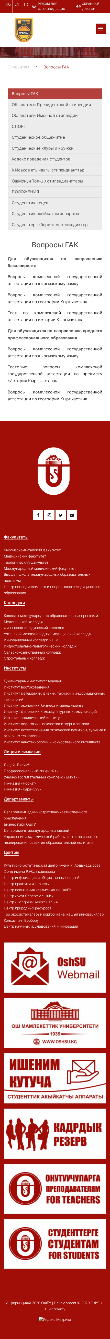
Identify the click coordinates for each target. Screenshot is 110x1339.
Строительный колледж (24, 658)
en (17, 4)
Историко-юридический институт (33, 717)
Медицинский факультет (25, 556)
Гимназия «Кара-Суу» (22, 789)
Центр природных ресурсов (27, 908)
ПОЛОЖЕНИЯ (25, 191)
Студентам (18, 66)
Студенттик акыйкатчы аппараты (45, 213)
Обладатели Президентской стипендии (51, 104)
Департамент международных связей (36, 830)
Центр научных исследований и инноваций (41, 926)
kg (8, 4)
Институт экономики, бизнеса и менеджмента (43, 705)
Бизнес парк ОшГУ (20, 824)
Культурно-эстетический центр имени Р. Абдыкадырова (52, 865)
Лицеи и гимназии (22, 751)
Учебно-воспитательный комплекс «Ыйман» (41, 777)
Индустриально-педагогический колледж (40, 646)
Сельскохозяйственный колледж (32, 652)
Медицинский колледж (23, 622)
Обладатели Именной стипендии (45, 115)
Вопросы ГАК (25, 93)
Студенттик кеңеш (30, 202)
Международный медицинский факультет (40, 568)
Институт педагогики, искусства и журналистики (46, 724)
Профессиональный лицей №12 (31, 771)
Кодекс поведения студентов (41, 158)
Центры (11, 852)
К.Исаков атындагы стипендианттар (48, 170)
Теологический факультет (26, 562)
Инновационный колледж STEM (31, 640)
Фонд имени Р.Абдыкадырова (29, 871)
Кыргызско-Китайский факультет (32, 550)
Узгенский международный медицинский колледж (48, 634)
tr (25, 4)
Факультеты (16, 537)
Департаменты (19, 799)
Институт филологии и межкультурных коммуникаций (50, 711)
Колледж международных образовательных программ (51, 615)
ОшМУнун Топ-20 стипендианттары (47, 181)
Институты (15, 668)
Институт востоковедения (26, 687)
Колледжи (14, 602)
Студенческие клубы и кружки (43, 148)
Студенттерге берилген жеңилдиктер (50, 224)
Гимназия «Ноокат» (20, 783)
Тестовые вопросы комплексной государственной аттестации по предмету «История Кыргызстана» (55, 373)
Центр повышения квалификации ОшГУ (37, 890)
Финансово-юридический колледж (34, 627)
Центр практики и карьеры (26, 883)
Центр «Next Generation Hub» (28, 896)
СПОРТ (19, 126)
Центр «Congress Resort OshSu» (31, 902)
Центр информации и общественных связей (41, 877)
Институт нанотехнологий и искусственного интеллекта (52, 742)
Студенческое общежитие (38, 137)
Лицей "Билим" (17, 765)
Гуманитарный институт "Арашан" (33, 681)
